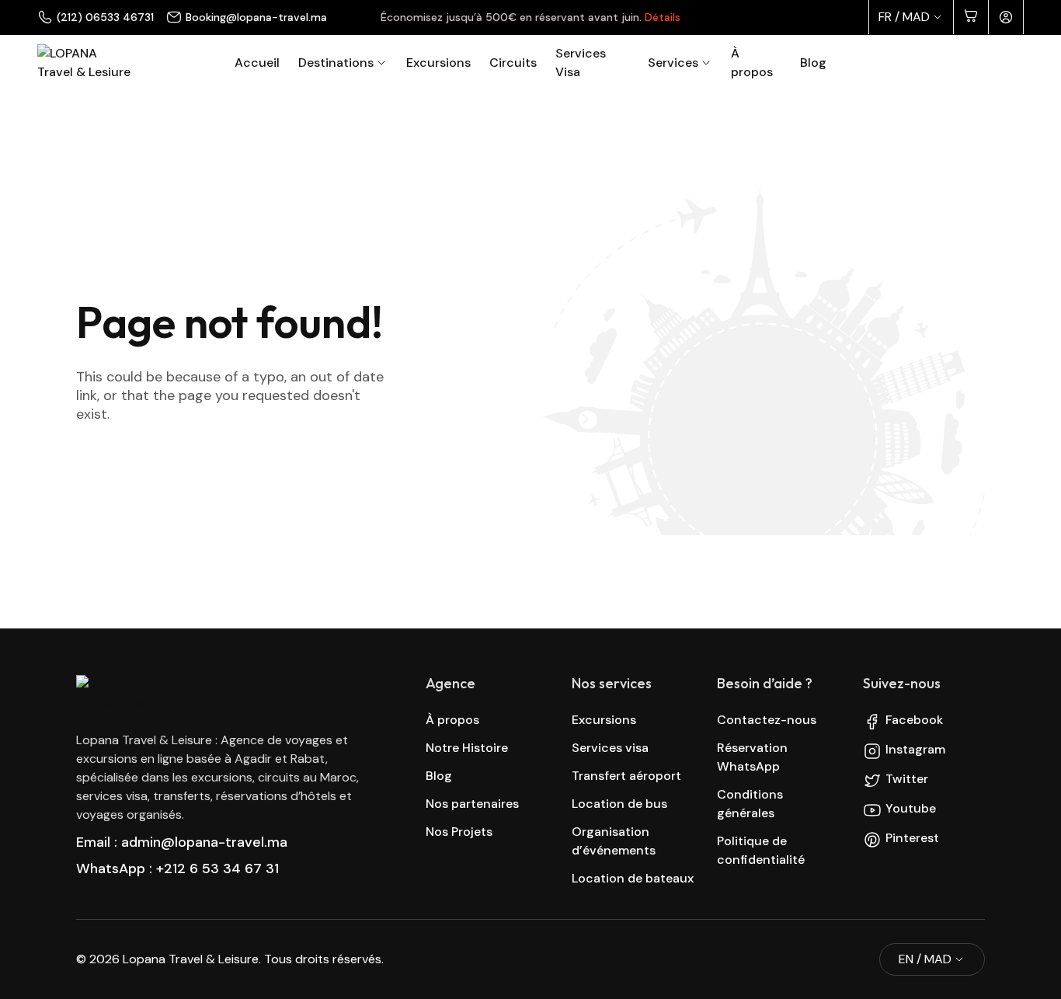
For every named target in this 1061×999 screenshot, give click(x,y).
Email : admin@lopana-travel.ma (181, 842)
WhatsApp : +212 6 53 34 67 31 (177, 868)
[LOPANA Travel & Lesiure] (84, 63)
